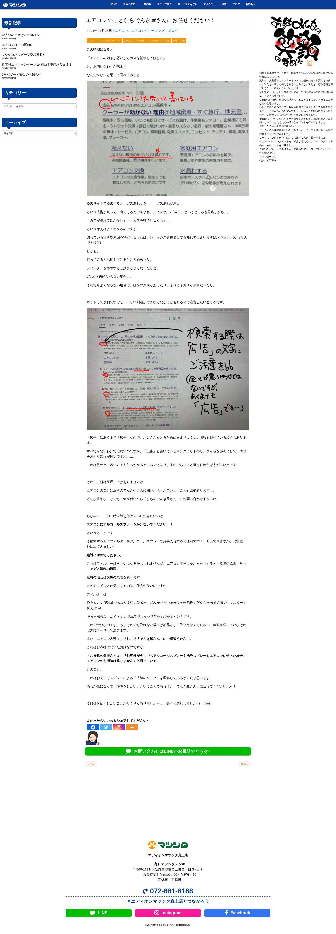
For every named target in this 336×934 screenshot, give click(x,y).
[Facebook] (93, 727)
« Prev (91, 764)
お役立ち (128, 40)
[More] (132, 727)
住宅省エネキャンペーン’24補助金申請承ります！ (37, 64)
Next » (244, 764)
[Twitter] (106, 727)
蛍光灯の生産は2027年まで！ (22, 35)
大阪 (168, 40)
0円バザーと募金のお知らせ (21, 74)
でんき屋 (140, 40)
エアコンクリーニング (147, 31)
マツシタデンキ (155, 40)
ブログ (173, 31)
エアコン (121, 31)
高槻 (183, 40)
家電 (175, 40)
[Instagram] (119, 727)
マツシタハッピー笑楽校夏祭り (24, 55)
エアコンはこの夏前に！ (19, 45)
